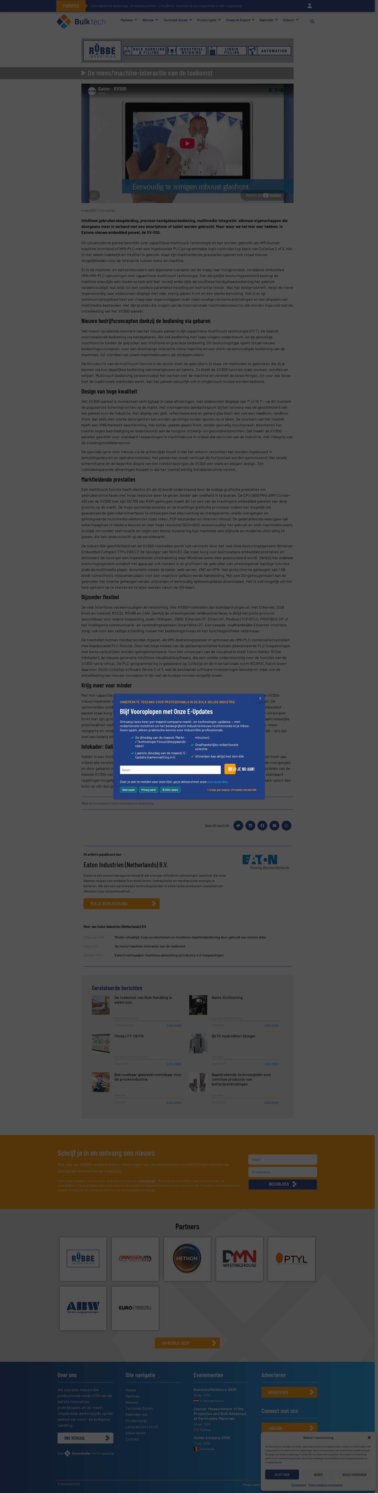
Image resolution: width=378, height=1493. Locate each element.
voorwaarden (217, 781)
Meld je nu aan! (232, 769)
